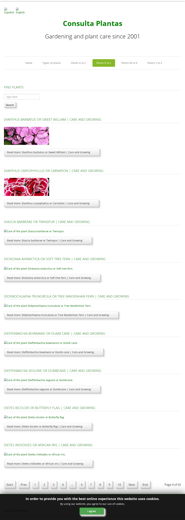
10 (119, 485)
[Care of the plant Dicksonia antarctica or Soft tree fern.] (38, 268)
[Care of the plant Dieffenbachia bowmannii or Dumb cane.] (41, 342)
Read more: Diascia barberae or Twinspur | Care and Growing (44, 240)
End (145, 485)
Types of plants (51, 63)
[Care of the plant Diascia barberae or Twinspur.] (34, 231)
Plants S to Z (154, 63)
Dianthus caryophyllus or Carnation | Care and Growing (53, 171)
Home (28, 63)
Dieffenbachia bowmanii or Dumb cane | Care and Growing (54, 333)
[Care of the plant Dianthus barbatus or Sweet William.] (26, 135)
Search (10, 105)
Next (132, 485)
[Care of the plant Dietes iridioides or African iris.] (35, 454)
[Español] (9, 10)
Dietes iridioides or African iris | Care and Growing (48, 445)
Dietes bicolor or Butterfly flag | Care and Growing (49, 408)
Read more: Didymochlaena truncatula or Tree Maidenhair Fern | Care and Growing (58, 315)
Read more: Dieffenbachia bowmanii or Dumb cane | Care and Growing (50, 352)
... (72, 485)
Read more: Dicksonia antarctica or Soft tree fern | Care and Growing (49, 277)
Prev (24, 485)
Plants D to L (103, 63)
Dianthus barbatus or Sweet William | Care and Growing (52, 119)
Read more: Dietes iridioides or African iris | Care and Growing (45, 463)
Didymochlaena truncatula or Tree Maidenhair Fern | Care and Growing (66, 296)
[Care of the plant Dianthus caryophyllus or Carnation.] (26, 186)
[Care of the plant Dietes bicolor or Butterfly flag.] (34, 417)
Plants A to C (78, 63)
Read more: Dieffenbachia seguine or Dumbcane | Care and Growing (49, 389)
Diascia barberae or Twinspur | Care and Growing (47, 222)
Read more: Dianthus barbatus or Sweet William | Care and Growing (48, 152)
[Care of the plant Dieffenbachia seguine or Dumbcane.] (38, 379)
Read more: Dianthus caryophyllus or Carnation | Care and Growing (48, 203)
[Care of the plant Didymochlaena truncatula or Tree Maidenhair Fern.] (47, 305)
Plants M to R (129, 63)
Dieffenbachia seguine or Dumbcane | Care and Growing (52, 370)
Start (9, 485)
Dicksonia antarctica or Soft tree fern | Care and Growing (55, 259)
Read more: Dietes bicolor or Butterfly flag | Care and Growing (44, 426)
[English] (21, 10)
